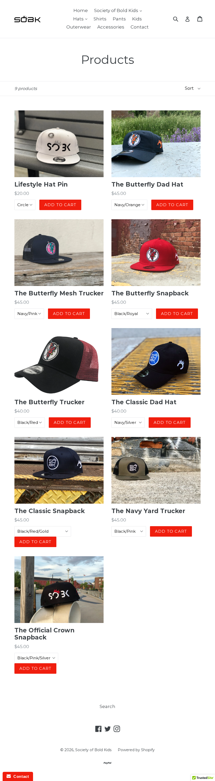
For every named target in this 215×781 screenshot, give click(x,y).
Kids (137, 18)
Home (80, 10)
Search (107, 706)
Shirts (100, 18)
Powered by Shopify (136, 750)
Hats (81, 18)
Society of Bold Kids (119, 10)
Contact (140, 27)
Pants (119, 18)
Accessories (110, 27)
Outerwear (78, 27)
